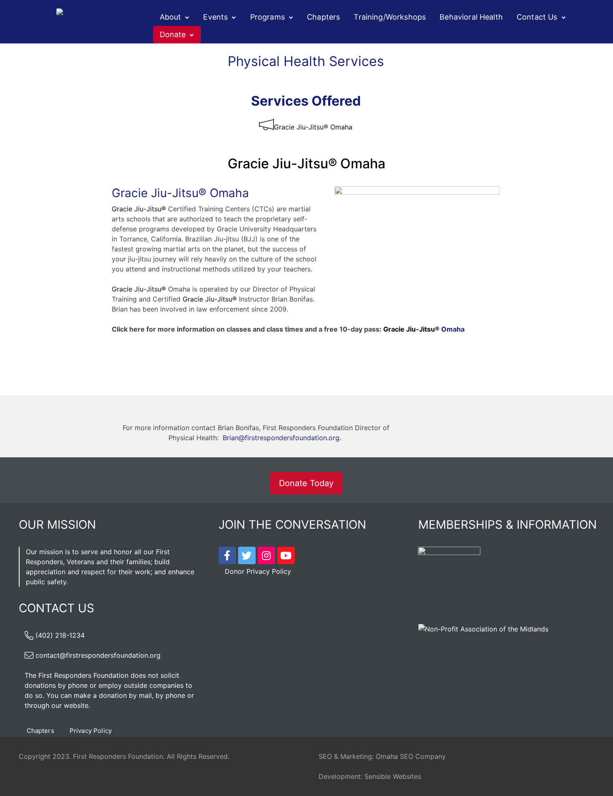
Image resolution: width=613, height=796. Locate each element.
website (76, 705)
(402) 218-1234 (60, 635)
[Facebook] (227, 555)
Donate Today (306, 483)
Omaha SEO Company (411, 756)
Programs (267, 17)
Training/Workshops (390, 17)
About (170, 17)
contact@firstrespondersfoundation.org (98, 655)
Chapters (323, 17)
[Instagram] (266, 555)
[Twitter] (247, 555)
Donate (173, 34)
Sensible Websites (392, 776)
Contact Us (537, 17)
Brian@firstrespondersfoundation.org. (282, 437)
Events (215, 17)
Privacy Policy (91, 731)
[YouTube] (286, 555)
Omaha (424, 329)
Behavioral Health (471, 17)
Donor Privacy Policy (258, 571)
